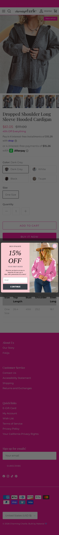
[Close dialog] (54, 246)
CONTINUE (15, 286)
